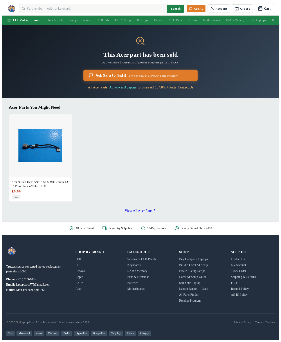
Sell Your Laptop (189, 282)
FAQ (234, 282)
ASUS (79, 282)
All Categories (26, 20)
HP (77, 265)
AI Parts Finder (188, 294)
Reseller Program (190, 300)
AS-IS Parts (175, 20)
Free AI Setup (123, 20)
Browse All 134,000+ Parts (157, 87)
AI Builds (103, 20)
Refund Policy (240, 288)
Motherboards (211, 20)
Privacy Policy (242, 322)
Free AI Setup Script (192, 271)
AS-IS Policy (239, 294)
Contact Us (185, 87)
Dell (78, 259)
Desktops (142, 20)
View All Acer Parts (138, 210)
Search (176, 9)
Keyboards (133, 265)
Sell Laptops (258, 20)
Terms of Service (265, 322)
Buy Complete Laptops (193, 259)
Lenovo (80, 271)
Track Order (238, 271)
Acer (78, 288)
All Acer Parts (97, 87)
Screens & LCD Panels (141, 259)
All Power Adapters (123, 87)
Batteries (132, 282)
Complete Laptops (80, 20)
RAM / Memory (235, 20)
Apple (79, 277)
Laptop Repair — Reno (193, 288)
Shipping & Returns (243, 277)
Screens (192, 20)
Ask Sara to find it (137, 75)
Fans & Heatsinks (138, 277)
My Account (238, 265)
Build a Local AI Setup (193, 265)
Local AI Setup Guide (192, 277)
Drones (158, 20)
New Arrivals (55, 20)
